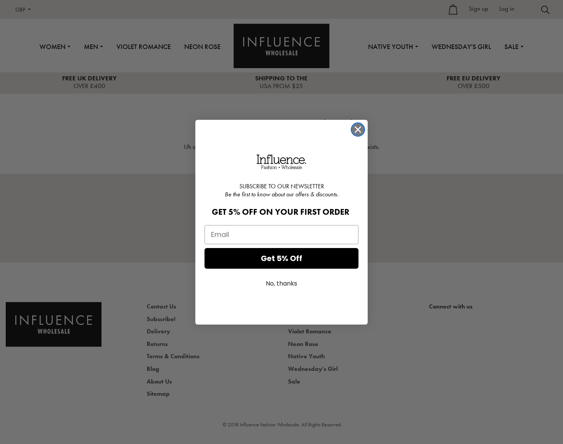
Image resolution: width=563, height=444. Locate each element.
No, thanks (281, 283)
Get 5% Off (281, 258)
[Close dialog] (358, 129)
